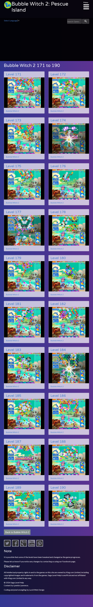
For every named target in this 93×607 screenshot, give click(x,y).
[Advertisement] (46, 42)
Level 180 (58, 258)
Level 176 (58, 166)
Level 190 (58, 488)
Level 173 (13, 120)
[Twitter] (7, 546)
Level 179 (13, 258)
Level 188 (58, 442)
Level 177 (13, 212)
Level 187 (13, 442)
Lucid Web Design (36, 590)
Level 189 (13, 488)
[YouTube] (31, 546)
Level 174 (58, 120)
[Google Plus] (23, 546)
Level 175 (13, 166)
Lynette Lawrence (21, 585)
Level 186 (58, 396)
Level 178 (58, 212)
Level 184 (58, 350)
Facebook (66, 561)
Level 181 (13, 304)
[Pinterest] (39, 546)
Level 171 (13, 74)
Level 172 (58, 74)
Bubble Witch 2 (12, 111)
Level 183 (13, 350)
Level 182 (58, 304)
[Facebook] (15, 546)
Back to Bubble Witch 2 (17, 532)
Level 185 (13, 396)
